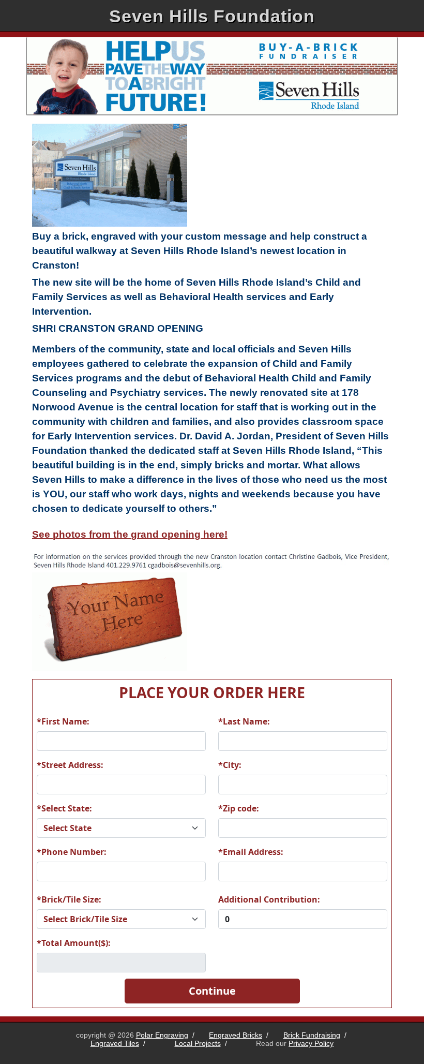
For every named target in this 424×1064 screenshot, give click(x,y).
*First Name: (63, 721)
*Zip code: (238, 808)
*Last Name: (244, 721)
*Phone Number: (72, 852)
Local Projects (198, 1043)
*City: (229, 765)
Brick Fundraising (311, 1035)
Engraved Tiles (114, 1043)
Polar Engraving (162, 1035)
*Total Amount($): (74, 943)
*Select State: (64, 808)
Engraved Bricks (235, 1035)
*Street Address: (70, 765)
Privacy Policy (311, 1043)
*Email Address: (250, 852)
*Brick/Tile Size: (69, 899)
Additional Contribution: (269, 899)
